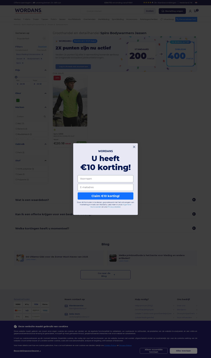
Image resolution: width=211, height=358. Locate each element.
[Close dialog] (134, 146)
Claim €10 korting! (105, 196)
